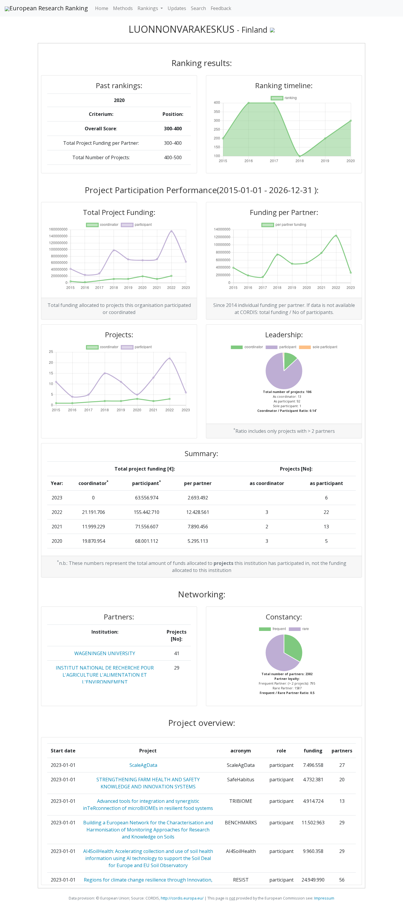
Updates (177, 8)
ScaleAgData (148, 765)
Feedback (221, 8)
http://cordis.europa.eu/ (182, 898)
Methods (123, 8)
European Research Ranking (48, 8)
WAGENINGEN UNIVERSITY (104, 653)
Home (101, 8)
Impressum (323, 898)
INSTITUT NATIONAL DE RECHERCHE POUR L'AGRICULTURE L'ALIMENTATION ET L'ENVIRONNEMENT (105, 675)
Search (198, 8)
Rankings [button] (148, 8)
